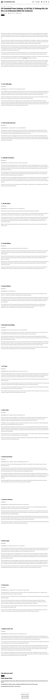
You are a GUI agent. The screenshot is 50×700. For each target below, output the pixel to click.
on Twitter (25, 58)
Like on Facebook (25, 696)
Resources (38, 1)
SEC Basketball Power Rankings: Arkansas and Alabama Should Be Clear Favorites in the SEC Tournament (19, 684)
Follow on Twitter (25, 694)
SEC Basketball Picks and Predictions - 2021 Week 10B (10, 686)
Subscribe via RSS (25, 698)
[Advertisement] (25, 25)
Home (33, 1)
